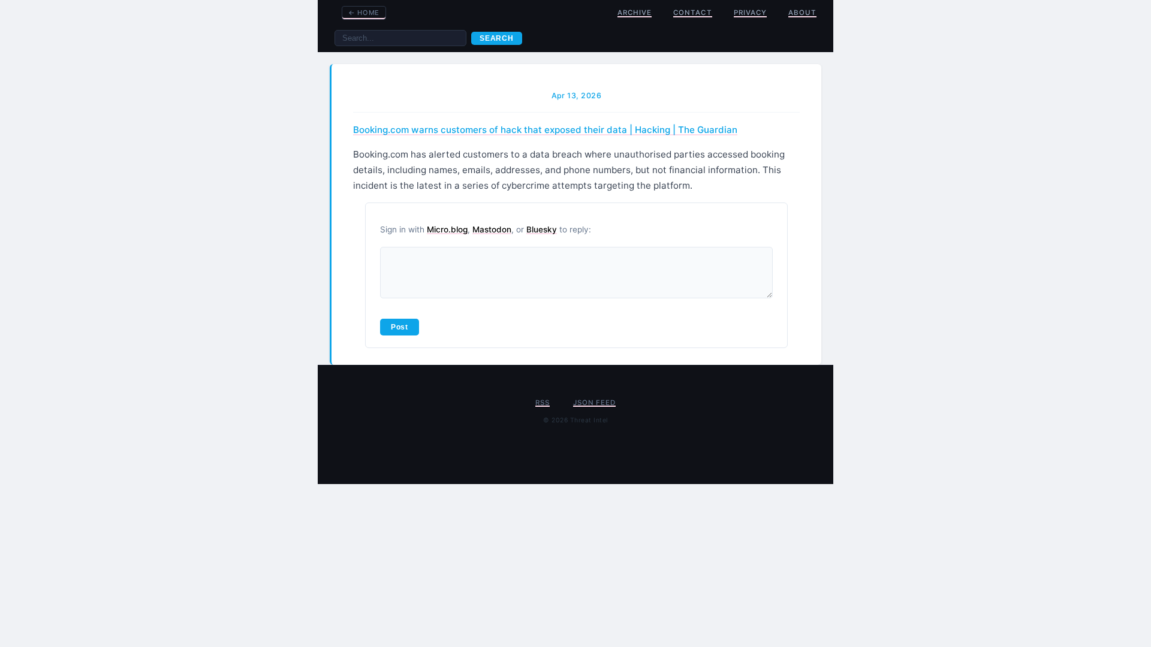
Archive (634, 12)
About (802, 12)
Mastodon (491, 229)
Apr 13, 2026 (577, 95)
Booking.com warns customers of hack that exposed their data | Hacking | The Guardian (545, 129)
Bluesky (541, 229)
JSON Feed (594, 402)
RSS (542, 402)
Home (363, 12)
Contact (692, 12)
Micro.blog (447, 229)
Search (497, 38)
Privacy (750, 12)
